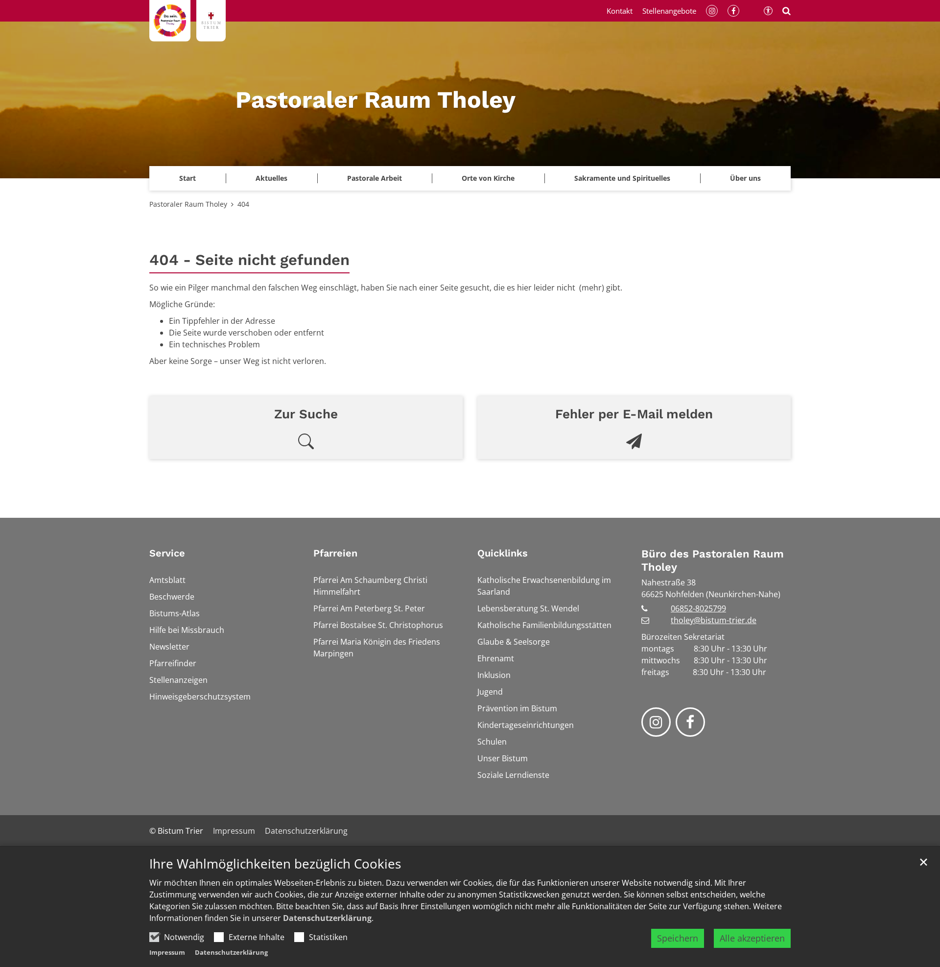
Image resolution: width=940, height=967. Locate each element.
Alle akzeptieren (752, 938)
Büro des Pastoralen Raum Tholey (712, 561)
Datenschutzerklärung (327, 918)
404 (243, 204)
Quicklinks (502, 553)
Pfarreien (335, 553)
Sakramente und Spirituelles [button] (622, 178)
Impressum (167, 952)
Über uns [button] (745, 178)
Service (167, 553)
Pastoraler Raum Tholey (188, 204)
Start (187, 178)
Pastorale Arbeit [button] (374, 178)
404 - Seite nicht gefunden (249, 260)
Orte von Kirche (488, 178)
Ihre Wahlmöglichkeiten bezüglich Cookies (275, 864)
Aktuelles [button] (271, 178)
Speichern (677, 938)
